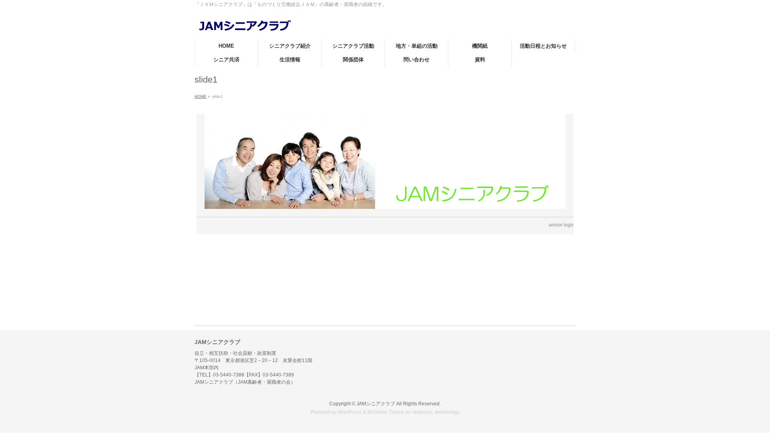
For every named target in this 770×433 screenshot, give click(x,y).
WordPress (350, 412)
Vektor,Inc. (423, 412)
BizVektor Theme (385, 412)
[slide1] (385, 161)
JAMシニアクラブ (376, 404)
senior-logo (561, 225)
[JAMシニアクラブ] (245, 23)
